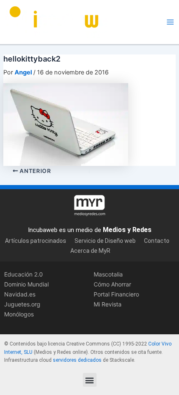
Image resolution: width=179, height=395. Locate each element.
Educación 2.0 (23, 274)
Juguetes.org (22, 304)
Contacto (156, 240)
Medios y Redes (127, 230)
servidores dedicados (77, 360)
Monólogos (19, 314)
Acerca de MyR (90, 250)
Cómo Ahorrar (112, 284)
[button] (90, 380)
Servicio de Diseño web (105, 240)
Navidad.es (19, 294)
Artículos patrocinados (35, 240)
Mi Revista (108, 304)
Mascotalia (108, 274)
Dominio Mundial (26, 284)
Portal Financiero (116, 294)
